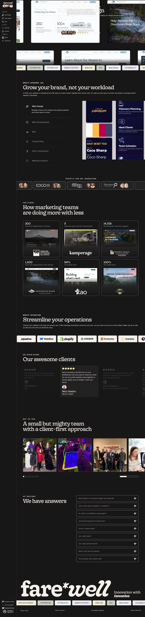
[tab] (48, 109)
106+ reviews (95, 33)
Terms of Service (59, 610)
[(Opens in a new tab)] (8, 608)
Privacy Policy (24, 610)
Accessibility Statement (97, 610)
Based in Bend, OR (136, 610)
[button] (8, 16)
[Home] (65, 589)
